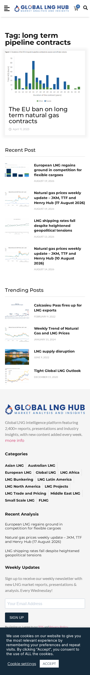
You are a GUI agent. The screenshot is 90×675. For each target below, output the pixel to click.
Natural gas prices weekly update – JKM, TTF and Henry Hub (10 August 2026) (57, 255)
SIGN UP (17, 618)
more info (14, 440)
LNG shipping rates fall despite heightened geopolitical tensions (54, 225)
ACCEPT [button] (49, 664)
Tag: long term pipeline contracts (38, 39)
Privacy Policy (58, 627)
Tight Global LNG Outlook (57, 370)
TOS (41, 627)
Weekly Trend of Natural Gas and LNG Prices (56, 331)
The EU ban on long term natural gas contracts (38, 115)
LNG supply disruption (54, 351)
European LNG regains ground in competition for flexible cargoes (58, 170)
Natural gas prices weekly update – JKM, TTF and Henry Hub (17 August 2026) (59, 198)
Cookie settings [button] (22, 664)
